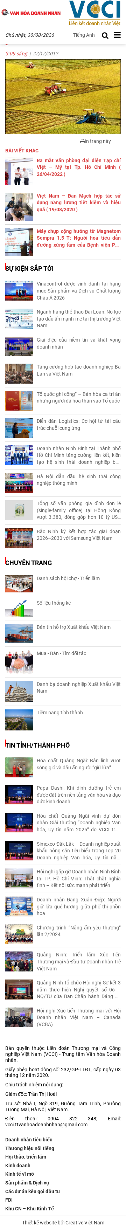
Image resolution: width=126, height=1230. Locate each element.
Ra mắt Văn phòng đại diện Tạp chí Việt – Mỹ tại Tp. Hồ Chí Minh (79, 167)
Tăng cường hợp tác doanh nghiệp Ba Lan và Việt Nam (79, 370)
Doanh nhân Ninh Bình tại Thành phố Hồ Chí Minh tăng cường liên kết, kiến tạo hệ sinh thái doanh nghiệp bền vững (79, 456)
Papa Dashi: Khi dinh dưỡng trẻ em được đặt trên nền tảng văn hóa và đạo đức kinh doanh (79, 794)
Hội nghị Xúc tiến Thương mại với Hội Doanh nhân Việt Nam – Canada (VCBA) (79, 1017)
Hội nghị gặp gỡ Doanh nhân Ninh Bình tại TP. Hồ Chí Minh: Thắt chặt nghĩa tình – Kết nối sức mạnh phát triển (79, 878)
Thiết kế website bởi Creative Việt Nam (63, 1222)
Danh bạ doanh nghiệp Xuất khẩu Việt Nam (79, 687)
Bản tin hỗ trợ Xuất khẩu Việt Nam (74, 627)
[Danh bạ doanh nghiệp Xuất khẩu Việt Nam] (19, 691)
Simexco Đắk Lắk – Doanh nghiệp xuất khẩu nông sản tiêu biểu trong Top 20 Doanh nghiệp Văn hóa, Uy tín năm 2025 (79, 851)
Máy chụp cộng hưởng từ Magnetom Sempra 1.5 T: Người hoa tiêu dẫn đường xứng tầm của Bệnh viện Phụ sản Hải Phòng (79, 238)
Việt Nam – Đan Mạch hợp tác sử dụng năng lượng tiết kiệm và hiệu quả (79, 202)
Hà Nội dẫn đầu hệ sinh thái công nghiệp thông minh (79, 480)
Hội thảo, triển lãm (25, 1157)
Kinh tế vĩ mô (19, 1174)
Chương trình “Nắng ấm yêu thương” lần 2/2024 (79, 931)
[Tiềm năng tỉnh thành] (19, 719)
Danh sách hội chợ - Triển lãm (68, 578)
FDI (9, 1200)
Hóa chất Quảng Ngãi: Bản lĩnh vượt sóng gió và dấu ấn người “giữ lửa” (79, 764)
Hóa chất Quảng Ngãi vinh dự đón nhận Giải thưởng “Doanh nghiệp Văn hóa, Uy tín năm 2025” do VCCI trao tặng (79, 823)
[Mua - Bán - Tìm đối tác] (19, 662)
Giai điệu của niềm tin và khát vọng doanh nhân (79, 343)
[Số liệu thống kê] (19, 608)
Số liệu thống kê (54, 603)
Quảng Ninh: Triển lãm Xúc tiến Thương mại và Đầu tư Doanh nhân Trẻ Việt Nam (79, 961)
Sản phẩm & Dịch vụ (27, 1183)
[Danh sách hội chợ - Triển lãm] (19, 583)
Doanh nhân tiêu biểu (28, 1139)
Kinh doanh (17, 1165)
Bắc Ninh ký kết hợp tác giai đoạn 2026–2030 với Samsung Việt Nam (79, 535)
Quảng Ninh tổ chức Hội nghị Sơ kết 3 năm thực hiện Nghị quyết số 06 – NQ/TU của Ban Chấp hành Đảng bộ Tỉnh (79, 990)
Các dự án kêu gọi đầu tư (32, 1191)
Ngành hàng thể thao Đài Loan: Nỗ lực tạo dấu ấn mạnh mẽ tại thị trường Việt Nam (79, 318)
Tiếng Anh (84, 35)
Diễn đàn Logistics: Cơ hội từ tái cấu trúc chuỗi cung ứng (79, 424)
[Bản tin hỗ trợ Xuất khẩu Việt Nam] (19, 633)
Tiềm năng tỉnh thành (60, 712)
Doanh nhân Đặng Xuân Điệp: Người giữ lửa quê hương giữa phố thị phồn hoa (79, 906)
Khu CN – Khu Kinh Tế (29, 1208)
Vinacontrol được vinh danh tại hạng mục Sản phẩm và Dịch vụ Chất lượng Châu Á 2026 (79, 290)
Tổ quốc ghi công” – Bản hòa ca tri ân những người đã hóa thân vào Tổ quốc (79, 397)
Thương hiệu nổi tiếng (29, 1148)
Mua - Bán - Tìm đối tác (61, 653)
